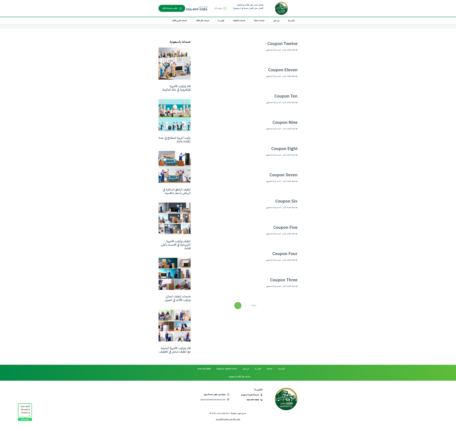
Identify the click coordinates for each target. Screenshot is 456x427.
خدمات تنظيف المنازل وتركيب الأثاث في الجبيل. (177, 298)
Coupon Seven (283, 175)
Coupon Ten (285, 96)
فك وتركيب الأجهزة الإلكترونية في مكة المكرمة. (176, 88)
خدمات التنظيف (239, 20)
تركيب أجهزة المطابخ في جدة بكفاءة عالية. (175, 140)
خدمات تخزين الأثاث (179, 20)
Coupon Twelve (282, 43)
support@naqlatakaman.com (213, 399)
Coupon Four (284, 253)
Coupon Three (283, 280)
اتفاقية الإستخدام (204, 368)
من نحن (276, 20)
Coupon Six (286, 201)
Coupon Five (285, 227)
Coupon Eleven (282, 70)
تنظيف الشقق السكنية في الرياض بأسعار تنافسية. (177, 191)
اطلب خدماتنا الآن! (170, 8)
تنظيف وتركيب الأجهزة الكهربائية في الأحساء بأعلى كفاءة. (176, 244)
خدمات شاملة (259, 20)
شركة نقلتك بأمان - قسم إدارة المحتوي (280, 50)
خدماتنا (269, 368)
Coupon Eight (284, 148)
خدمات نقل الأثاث (202, 20)
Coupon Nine (284, 122)
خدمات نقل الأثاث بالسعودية (239, 376)
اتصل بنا (221, 20)
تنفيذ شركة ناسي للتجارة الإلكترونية (228, 419)
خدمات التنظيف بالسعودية (226, 368)
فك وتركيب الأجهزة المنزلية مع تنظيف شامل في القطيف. (175, 350)
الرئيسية (291, 20)
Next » (253, 305)
